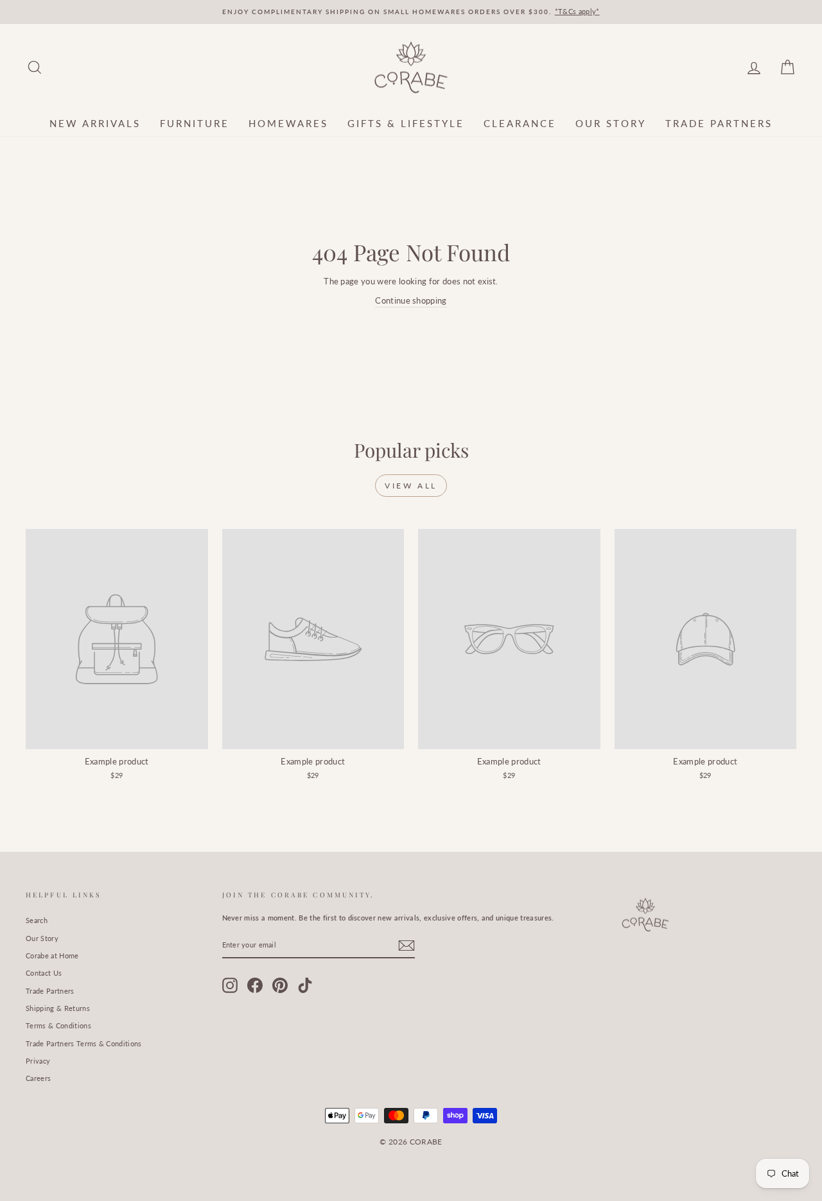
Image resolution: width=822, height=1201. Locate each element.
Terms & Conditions (58, 1025)
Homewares (288, 123)
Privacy (38, 1061)
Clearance (520, 123)
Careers (38, 1078)
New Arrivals (95, 123)
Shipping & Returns (58, 1008)
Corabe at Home (52, 955)
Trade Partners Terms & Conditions (84, 1043)
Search (37, 920)
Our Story (610, 123)
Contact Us (44, 973)
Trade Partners (719, 123)
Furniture (194, 123)
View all (411, 485)
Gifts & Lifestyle (405, 123)
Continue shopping (411, 300)
